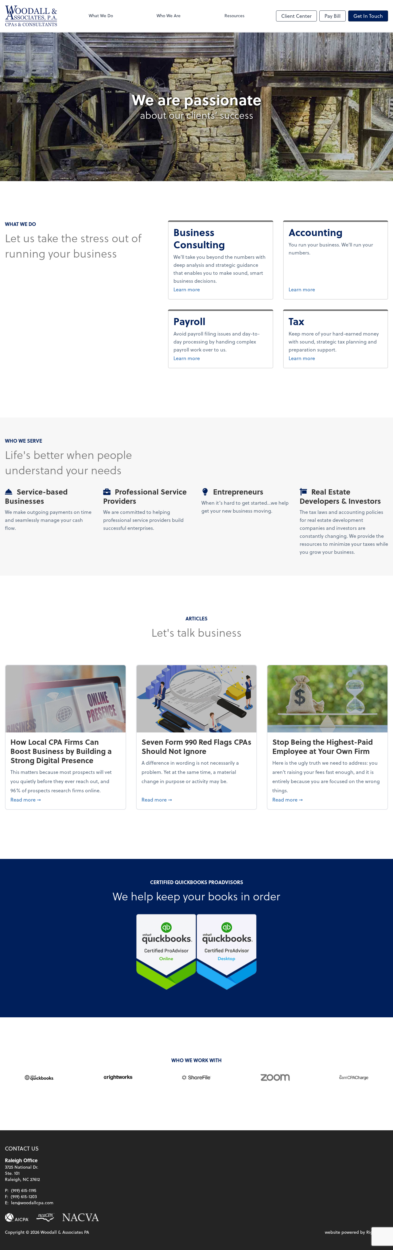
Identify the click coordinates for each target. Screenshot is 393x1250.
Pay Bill (332, 15)
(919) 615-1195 (23, 1190)
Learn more (217, 289)
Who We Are (169, 15)
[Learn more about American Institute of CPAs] (17, 1217)
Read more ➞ (65, 799)
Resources (234, 15)
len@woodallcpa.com (32, 1202)
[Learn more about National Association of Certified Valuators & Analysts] (81, 1217)
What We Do (101, 15)
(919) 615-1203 (24, 1196)
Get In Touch (368, 15)
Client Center (296, 15)
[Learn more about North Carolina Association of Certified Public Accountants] (45, 1217)
